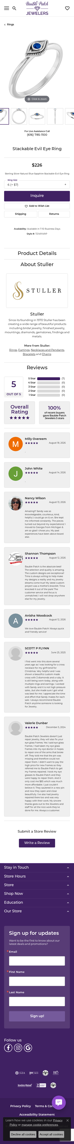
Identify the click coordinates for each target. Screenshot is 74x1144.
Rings (10, 24)
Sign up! (37, 1016)
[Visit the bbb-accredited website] (41, 1085)
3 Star (32, 387)
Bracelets (29, 354)
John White (34, 468)
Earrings (24, 350)
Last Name (16, 992)
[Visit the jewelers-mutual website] (25, 1085)
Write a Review (37, 843)
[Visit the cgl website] (53, 1085)
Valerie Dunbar (36, 723)
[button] (14, 8)
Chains (46, 354)
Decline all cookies (23, 1134)
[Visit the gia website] (20, 1073)
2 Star (32, 391)
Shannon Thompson (40, 553)
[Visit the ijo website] (33, 1073)
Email (13, 952)
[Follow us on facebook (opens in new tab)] (8, 1048)
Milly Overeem (36, 439)
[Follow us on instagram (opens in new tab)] (18, 1048)
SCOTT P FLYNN (37, 648)
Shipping (20, 214)
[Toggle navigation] (6, 8)
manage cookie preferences (40, 1124)
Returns (54, 214)
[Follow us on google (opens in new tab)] (28, 1048)
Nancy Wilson (35, 498)
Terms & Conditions (49, 1106)
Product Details (37, 253)
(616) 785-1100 (37, 135)
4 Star (32, 383)
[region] (37, 71)
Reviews (37, 368)
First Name (16, 972)
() (63, 378)
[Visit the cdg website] (45, 1073)
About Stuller (37, 264)
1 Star (32, 395)
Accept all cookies (51, 1134)
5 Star (32, 378)
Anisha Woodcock (38, 615)
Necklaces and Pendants (47, 350)
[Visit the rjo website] (56, 1073)
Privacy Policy (20, 1106)
